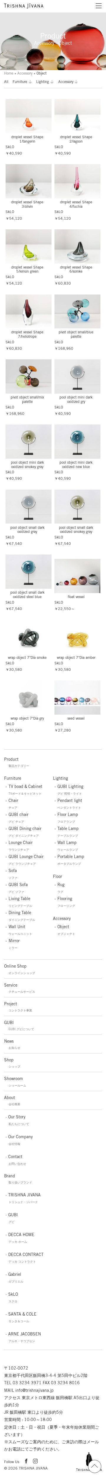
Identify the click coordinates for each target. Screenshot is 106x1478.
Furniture (20, 81)
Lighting (42, 81)
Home (8, 73)
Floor (57, 876)
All (6, 81)
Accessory (24, 73)
